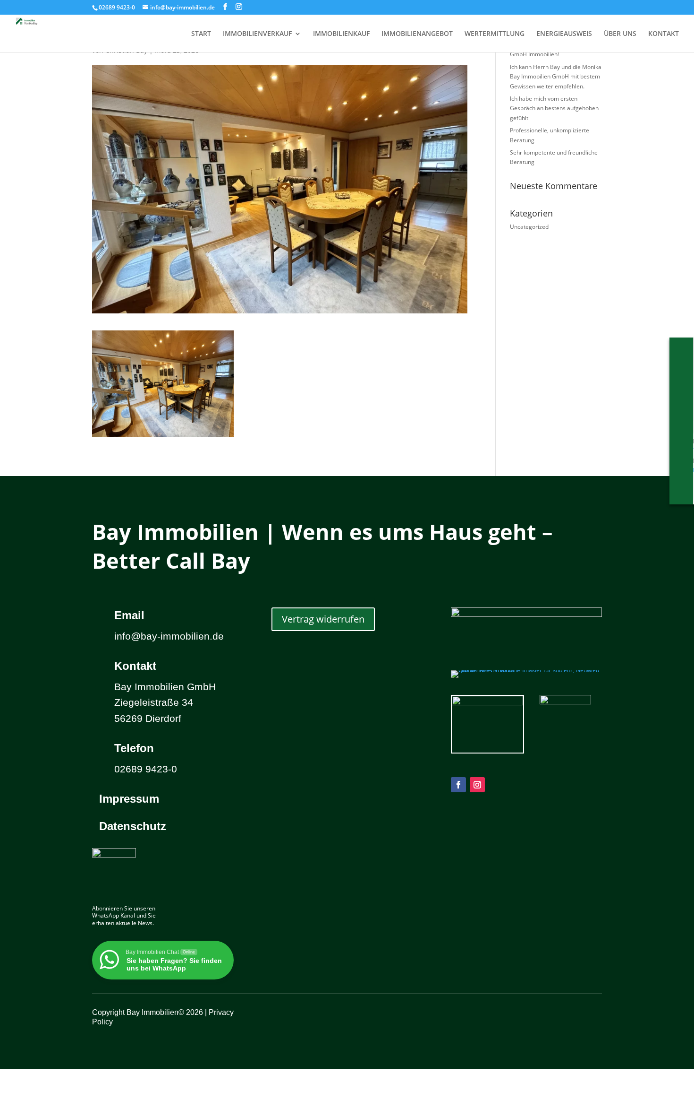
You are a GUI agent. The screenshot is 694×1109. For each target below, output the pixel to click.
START (201, 34)
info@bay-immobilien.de (169, 636)
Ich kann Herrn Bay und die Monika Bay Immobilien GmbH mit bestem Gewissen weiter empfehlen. (555, 76)
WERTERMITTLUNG (495, 34)
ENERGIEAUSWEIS (564, 34)
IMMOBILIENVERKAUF (257, 34)
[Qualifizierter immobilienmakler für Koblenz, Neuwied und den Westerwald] (526, 670)
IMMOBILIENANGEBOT (417, 34)
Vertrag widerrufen (323, 619)
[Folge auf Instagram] (477, 784)
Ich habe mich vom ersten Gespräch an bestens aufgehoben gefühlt (554, 108)
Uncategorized (529, 227)
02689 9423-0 (117, 7)
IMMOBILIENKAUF (341, 34)
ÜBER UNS (620, 34)
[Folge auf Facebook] (458, 784)
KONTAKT (663, 34)
